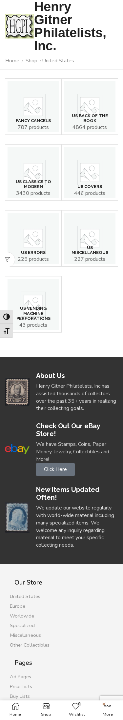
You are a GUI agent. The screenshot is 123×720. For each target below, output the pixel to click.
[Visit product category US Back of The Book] (89, 106)
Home (12, 60)
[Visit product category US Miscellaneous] (89, 238)
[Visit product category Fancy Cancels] (33, 106)
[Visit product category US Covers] (89, 172)
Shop (31, 60)
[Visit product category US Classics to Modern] (33, 172)
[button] (7, 259)
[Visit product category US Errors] (33, 238)
